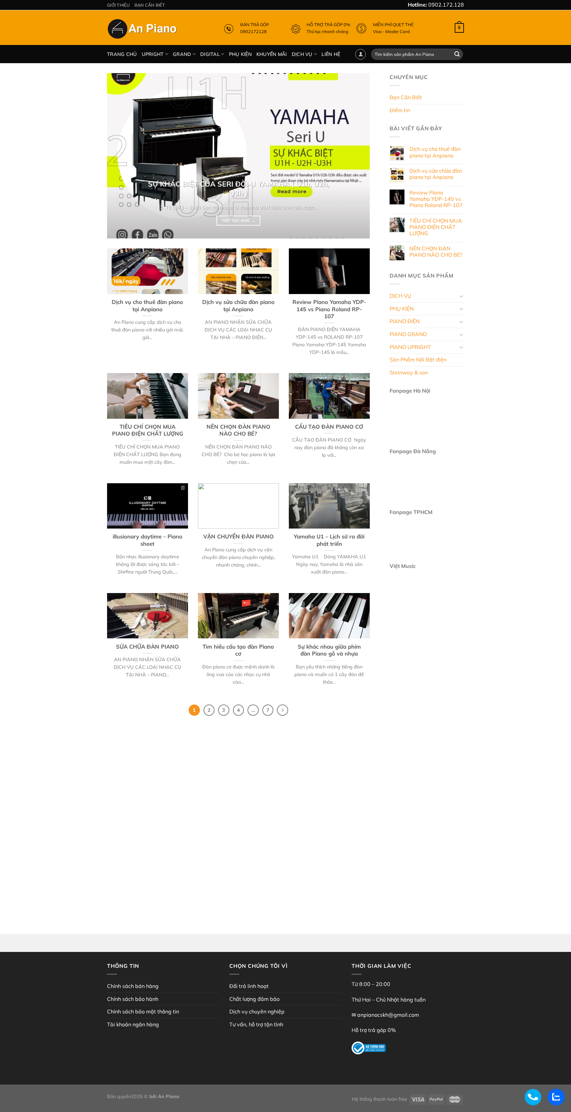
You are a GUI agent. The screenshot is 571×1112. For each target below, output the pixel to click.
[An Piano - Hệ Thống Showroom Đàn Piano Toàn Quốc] (143, 30)
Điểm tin (400, 110)
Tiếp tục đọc (238, 220)
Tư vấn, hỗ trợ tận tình (256, 1024)
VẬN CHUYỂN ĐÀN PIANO (238, 536)
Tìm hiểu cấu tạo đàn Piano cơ (238, 650)
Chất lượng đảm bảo (254, 999)
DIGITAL (210, 54)
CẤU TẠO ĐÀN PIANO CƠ (329, 426)
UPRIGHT (153, 54)
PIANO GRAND (408, 334)
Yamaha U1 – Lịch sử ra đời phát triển (329, 540)
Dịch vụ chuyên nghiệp (257, 1011)
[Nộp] (457, 54)
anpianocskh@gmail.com (388, 1014)
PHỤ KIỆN (240, 54)
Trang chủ (122, 54)
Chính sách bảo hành (132, 999)
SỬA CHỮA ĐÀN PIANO (147, 646)
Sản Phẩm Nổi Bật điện (418, 360)
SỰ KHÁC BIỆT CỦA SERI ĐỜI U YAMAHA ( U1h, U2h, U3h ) (238, 188)
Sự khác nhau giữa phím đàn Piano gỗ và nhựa (329, 650)
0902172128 (253, 31)
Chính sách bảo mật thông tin (143, 1011)
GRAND (182, 54)
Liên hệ (331, 54)
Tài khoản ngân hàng (133, 1024)
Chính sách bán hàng (133, 986)
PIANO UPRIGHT (410, 347)
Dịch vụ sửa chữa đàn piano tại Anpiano (238, 305)
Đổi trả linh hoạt (249, 986)
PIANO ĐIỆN (405, 321)
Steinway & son (409, 372)
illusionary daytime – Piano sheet (147, 540)
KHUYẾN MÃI (271, 54)
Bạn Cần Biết (149, 5)
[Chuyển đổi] (461, 296)
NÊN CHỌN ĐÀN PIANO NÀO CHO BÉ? (238, 430)
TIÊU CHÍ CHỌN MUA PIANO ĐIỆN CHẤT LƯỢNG (147, 430)
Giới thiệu (118, 5)
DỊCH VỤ (302, 54)
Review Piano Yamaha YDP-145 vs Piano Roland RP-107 (329, 309)
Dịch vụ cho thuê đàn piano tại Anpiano (147, 305)
